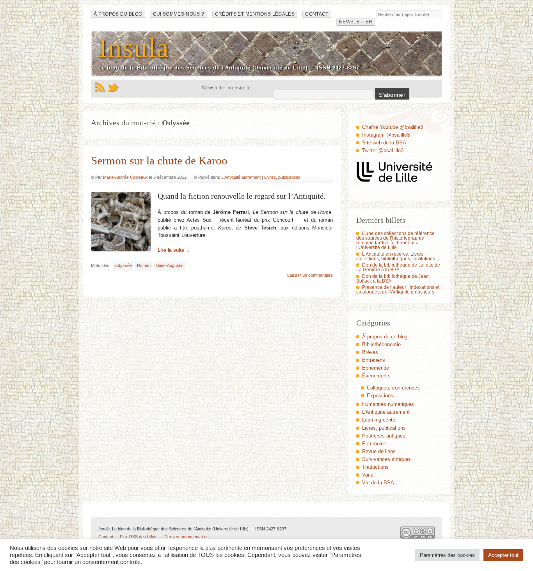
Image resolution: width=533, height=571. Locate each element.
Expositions (380, 395)
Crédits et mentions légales (255, 14)
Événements (376, 376)
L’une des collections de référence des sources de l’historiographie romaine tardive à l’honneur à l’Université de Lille (395, 240)
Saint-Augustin (169, 265)
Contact (316, 14)
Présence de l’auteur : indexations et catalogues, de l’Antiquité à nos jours (397, 289)
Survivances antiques (386, 459)
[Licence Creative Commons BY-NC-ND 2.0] (417, 534)
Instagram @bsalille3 (386, 135)
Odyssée (123, 265)
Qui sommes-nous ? (178, 14)
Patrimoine (374, 443)
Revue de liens (379, 451)
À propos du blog (118, 14)
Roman (144, 265)
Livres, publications (282, 177)
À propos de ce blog (384, 337)
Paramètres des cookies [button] (447, 555)
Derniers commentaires (186, 536)
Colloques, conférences (393, 388)
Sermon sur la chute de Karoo (159, 160)
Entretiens (373, 360)
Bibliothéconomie (381, 344)
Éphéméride (375, 368)
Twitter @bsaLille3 (382, 150)
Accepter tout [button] (503, 555)
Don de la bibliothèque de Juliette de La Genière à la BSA (398, 267)
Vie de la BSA (378, 483)
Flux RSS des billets (139, 536)
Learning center (379, 420)
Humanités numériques (388, 404)
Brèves (370, 352)
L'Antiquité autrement (241, 177)
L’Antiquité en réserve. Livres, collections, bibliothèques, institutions (395, 256)
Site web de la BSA (384, 143)
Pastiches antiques (383, 436)
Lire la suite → (174, 250)
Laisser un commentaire (310, 275)
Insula (133, 48)
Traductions (375, 467)
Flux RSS (99, 87)
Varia (367, 475)
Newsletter (355, 22)
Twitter (113, 87)
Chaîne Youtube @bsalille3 (392, 127)
